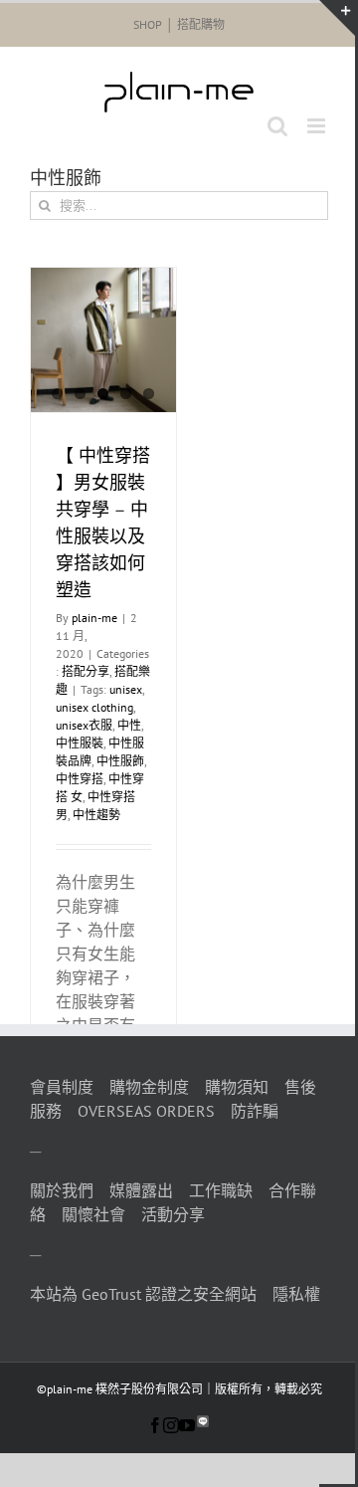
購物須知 (236, 1087)
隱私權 (296, 1294)
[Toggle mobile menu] (317, 125)
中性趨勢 (96, 814)
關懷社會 (93, 1214)
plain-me (94, 617)
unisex (125, 689)
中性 (129, 725)
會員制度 (61, 1087)
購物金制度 (149, 1087)
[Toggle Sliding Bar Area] (337, 18)
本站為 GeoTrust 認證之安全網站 (143, 1294)
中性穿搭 (79, 778)
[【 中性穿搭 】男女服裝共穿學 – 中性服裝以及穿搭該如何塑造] (103, 340)
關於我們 (61, 1190)
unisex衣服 (84, 725)
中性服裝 (79, 743)
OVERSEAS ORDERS (146, 1111)
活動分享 (173, 1214)
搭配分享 (85, 671)
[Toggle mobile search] (277, 125)
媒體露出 (141, 1190)
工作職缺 (221, 1190)
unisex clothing (94, 707)
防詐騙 (254, 1111)
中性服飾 (120, 760)
